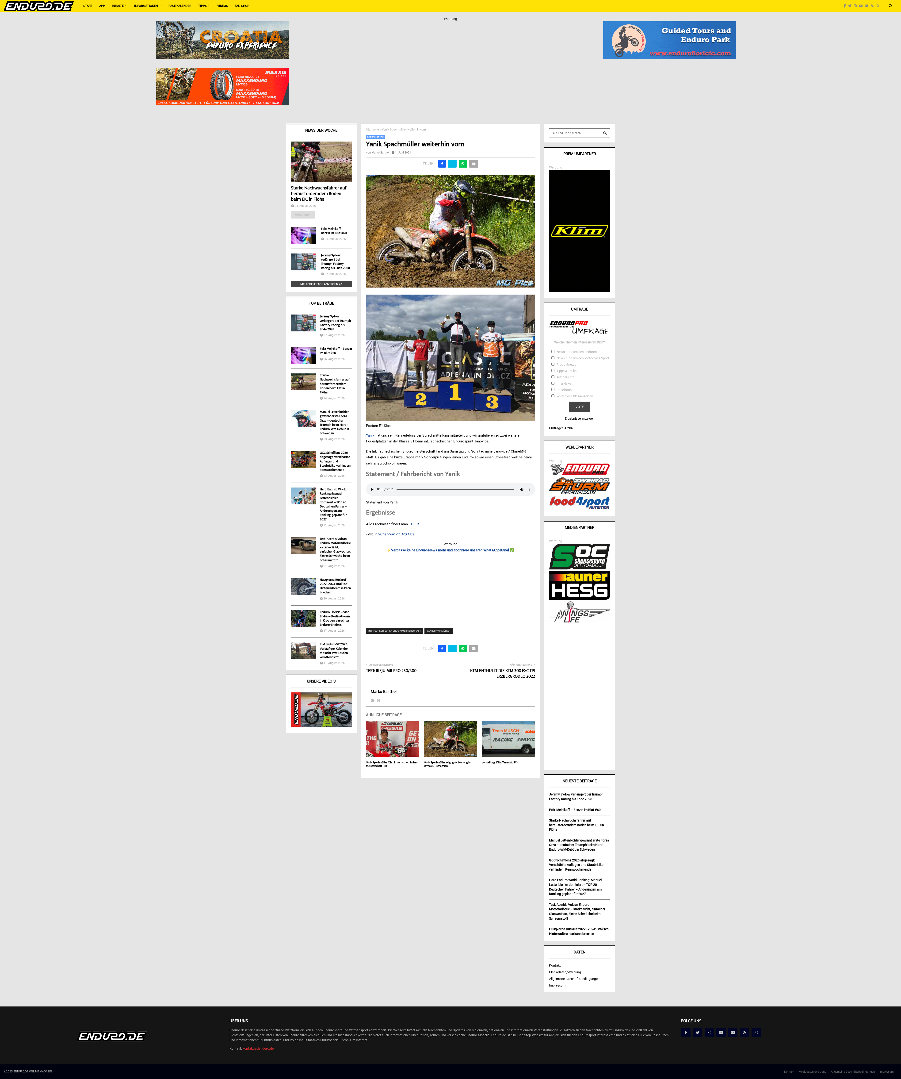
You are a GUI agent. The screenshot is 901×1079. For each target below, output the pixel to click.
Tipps (202, 6)
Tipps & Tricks (566, 371)
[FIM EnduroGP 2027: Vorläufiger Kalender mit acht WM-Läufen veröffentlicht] (303, 650)
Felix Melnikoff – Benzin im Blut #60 (334, 231)
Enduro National (375, 136)
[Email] (868, 6)
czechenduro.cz (387, 534)
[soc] (579, 568)
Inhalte (118, 6)
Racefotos (564, 390)
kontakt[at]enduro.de (258, 1048)
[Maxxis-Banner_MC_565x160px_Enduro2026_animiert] (222, 71)
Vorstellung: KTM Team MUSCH (500, 763)
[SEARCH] (605, 133)
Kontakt (555, 965)
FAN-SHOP (242, 6)
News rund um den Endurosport (580, 352)
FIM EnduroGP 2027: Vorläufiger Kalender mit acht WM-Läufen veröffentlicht (334, 651)
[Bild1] (222, 24)
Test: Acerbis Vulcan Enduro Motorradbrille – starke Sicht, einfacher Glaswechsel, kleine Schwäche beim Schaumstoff (335, 550)
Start (87, 6)
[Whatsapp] (878, 6)
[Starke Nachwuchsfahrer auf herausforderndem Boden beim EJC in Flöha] (321, 162)
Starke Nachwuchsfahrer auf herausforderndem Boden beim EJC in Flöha (319, 194)
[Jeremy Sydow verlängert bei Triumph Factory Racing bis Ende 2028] (303, 261)
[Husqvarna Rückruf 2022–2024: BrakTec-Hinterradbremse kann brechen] (303, 586)
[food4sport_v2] (579, 509)
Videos (222, 6)
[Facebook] (846, 6)
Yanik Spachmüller (438, 631)
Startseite (372, 129)
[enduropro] (579, 474)
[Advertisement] (450, 587)
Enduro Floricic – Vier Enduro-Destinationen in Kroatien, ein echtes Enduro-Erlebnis (335, 619)
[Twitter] (851, 6)
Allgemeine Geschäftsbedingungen (574, 979)
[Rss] (873, 6)
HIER (415, 524)
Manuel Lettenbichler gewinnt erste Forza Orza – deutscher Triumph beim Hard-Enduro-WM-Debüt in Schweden (334, 423)
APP (102, 6)
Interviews (564, 383)
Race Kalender (179, 6)
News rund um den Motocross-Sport (583, 358)
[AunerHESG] (579, 598)
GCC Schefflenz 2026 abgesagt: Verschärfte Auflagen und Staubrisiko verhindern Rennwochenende (335, 461)
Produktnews (566, 364)
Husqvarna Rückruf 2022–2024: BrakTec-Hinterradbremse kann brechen (335, 586)
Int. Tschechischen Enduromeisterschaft (394, 631)
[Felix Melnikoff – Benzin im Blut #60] (303, 235)
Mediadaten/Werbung (565, 972)
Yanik (370, 435)
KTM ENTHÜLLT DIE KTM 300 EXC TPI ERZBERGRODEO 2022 (502, 674)
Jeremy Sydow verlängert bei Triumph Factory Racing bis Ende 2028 (335, 262)
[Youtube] (862, 6)
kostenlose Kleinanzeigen (575, 396)
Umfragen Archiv (561, 428)
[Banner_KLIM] (579, 290)
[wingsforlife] (579, 621)
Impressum (557, 985)
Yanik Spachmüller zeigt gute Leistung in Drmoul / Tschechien (447, 764)
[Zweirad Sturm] (579, 493)
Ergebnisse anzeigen (580, 418)
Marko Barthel (380, 152)
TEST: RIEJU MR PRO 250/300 (391, 671)
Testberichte (565, 377)
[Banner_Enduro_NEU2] (669, 24)
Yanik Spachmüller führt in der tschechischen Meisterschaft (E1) (391, 764)
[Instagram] (856, 6)
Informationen (146, 6)
